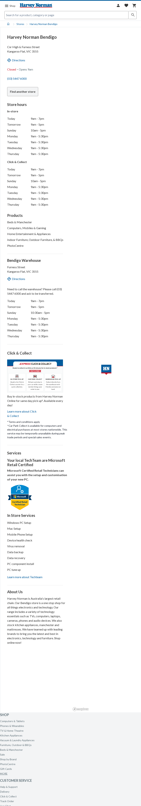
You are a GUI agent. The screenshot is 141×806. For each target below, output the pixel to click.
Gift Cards (6, 768)
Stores (20, 24)
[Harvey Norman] (36, 5)
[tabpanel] (70, 366)
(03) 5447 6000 (17, 78)
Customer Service (16, 780)
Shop (4, 715)
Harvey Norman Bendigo (43, 24)
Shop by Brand (8, 759)
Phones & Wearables (12, 725)
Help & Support (9, 786)
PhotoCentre (7, 764)
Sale (2, 754)
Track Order (7, 801)
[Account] (118, 5)
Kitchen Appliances (11, 735)
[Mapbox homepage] (81, 709)
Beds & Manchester (11, 749)
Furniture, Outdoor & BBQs (16, 745)
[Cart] (134, 5)
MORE (4, 773)
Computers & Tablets (12, 721)
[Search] (133, 15)
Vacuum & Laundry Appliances (17, 740)
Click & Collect (8, 796)
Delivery (4, 791)
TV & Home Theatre (12, 730)
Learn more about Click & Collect (22, 414)
